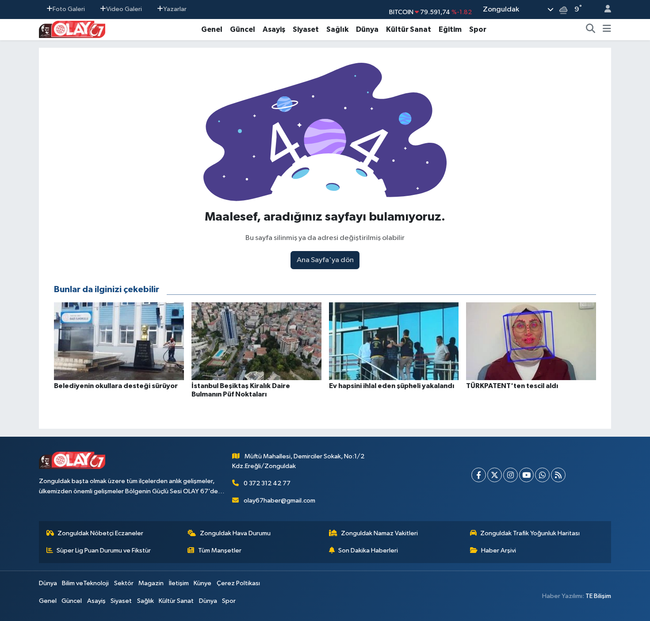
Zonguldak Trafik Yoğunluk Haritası (530, 533)
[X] (494, 475)
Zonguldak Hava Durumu (235, 533)
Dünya (367, 29)
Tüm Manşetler (219, 550)
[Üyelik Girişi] (604, 9)
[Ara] (590, 29)
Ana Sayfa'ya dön (325, 260)
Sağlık (337, 29)
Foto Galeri (69, 9)
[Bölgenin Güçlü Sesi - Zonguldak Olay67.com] (72, 29)
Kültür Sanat (408, 29)
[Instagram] (510, 475)
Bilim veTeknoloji (85, 583)
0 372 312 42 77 (267, 483)
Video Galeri (124, 9)
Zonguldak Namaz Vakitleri (379, 533)
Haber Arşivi (498, 550)
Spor (477, 29)
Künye (202, 583)
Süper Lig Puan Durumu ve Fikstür (104, 550)
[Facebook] (478, 475)
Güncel (242, 29)
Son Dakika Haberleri (368, 550)
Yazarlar (175, 9)
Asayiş (274, 29)
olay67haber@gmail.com (279, 500)
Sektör (124, 583)
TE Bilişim (598, 596)
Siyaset (306, 29)
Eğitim (450, 29)
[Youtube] (526, 475)
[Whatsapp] (542, 475)
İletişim (179, 583)
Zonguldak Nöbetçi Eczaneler (100, 533)
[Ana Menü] (607, 29)
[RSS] (558, 475)
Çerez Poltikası (238, 583)
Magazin (151, 583)
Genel (211, 29)
